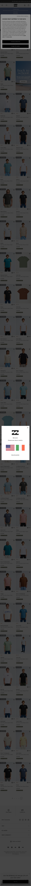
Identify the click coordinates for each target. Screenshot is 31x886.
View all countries (15, 455)
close (27, 427)
